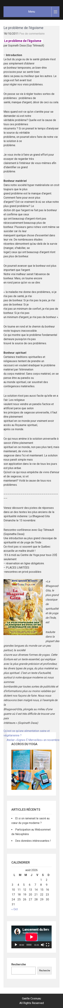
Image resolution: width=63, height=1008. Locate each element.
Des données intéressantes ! (33, 840)
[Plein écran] (47, 945)
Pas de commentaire (32, 33)
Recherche (18, 964)
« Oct (14, 909)
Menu (31, 11)
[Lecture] (16, 945)
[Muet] (42, 945)
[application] (31, 937)
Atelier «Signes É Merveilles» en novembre (33, 740)
